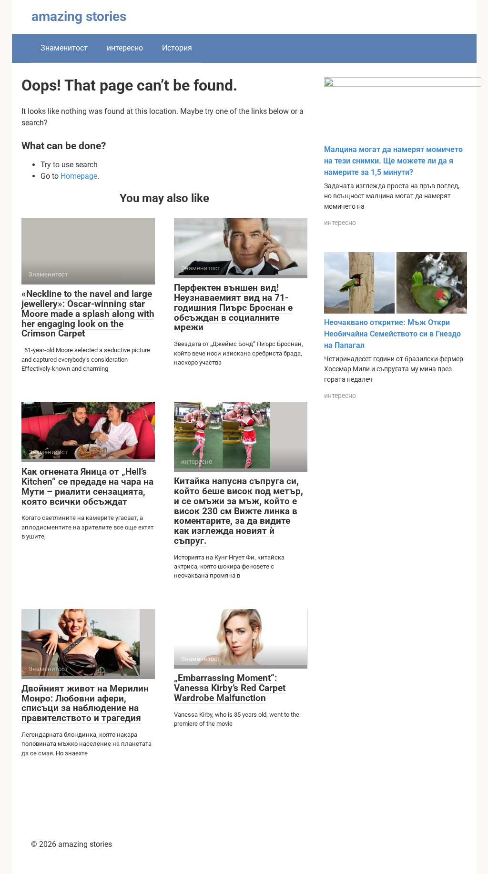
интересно (125, 47)
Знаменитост (64, 47)
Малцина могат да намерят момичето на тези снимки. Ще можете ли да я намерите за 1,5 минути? (393, 161)
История (177, 47)
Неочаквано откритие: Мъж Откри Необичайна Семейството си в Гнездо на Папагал (392, 334)
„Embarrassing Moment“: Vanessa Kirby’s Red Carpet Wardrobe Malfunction (229, 687)
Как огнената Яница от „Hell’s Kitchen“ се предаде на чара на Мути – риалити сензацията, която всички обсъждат (87, 486)
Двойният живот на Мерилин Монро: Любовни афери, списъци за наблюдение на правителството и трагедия (85, 703)
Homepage (79, 176)
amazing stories (78, 16)
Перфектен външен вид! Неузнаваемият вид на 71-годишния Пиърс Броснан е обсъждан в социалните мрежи (233, 307)
